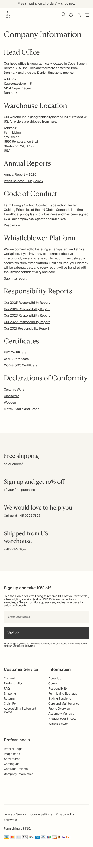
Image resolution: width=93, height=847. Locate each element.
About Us (54, 678)
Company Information (18, 774)
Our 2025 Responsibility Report (27, 303)
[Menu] (86, 15)
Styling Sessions (59, 698)
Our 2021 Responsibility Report (26, 329)
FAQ (7, 688)
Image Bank (12, 754)
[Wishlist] (71, 15)
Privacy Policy (79, 644)
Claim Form (12, 703)
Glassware (11, 396)
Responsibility (57, 688)
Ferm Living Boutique (62, 693)
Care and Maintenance (63, 703)
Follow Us (10, 820)
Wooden (10, 402)
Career (53, 683)
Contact (9, 678)
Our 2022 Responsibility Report (27, 322)
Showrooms (12, 759)
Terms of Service (15, 814)
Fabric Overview (59, 708)
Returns (9, 698)
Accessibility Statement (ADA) (20, 710)
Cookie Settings (41, 814)
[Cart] (79, 15)
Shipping (10, 693)
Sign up (13, 632)
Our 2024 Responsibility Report (27, 309)
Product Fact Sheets (62, 718)
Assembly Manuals (61, 713)
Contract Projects (16, 769)
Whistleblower (58, 723)
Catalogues (11, 764)
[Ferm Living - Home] (7, 14)
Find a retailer (13, 683)
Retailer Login (13, 749)
